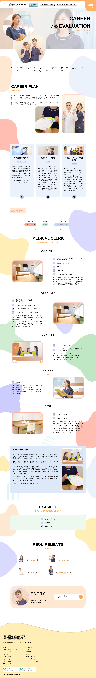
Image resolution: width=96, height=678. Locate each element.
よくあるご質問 (7, 664)
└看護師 (27, 649)
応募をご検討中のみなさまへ (10, 649)
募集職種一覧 (28, 647)
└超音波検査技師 (30, 657)
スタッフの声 (54, 68)
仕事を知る (6, 654)
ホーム (12, 68)
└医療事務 (28, 652)
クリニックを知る (7, 659)
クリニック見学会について (32, 659)
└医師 (27, 654)
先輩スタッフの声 (7, 661)
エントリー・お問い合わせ (32, 661)
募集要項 (67, 68)
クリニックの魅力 (7, 652)
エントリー (82, 68)
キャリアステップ (7, 657)
